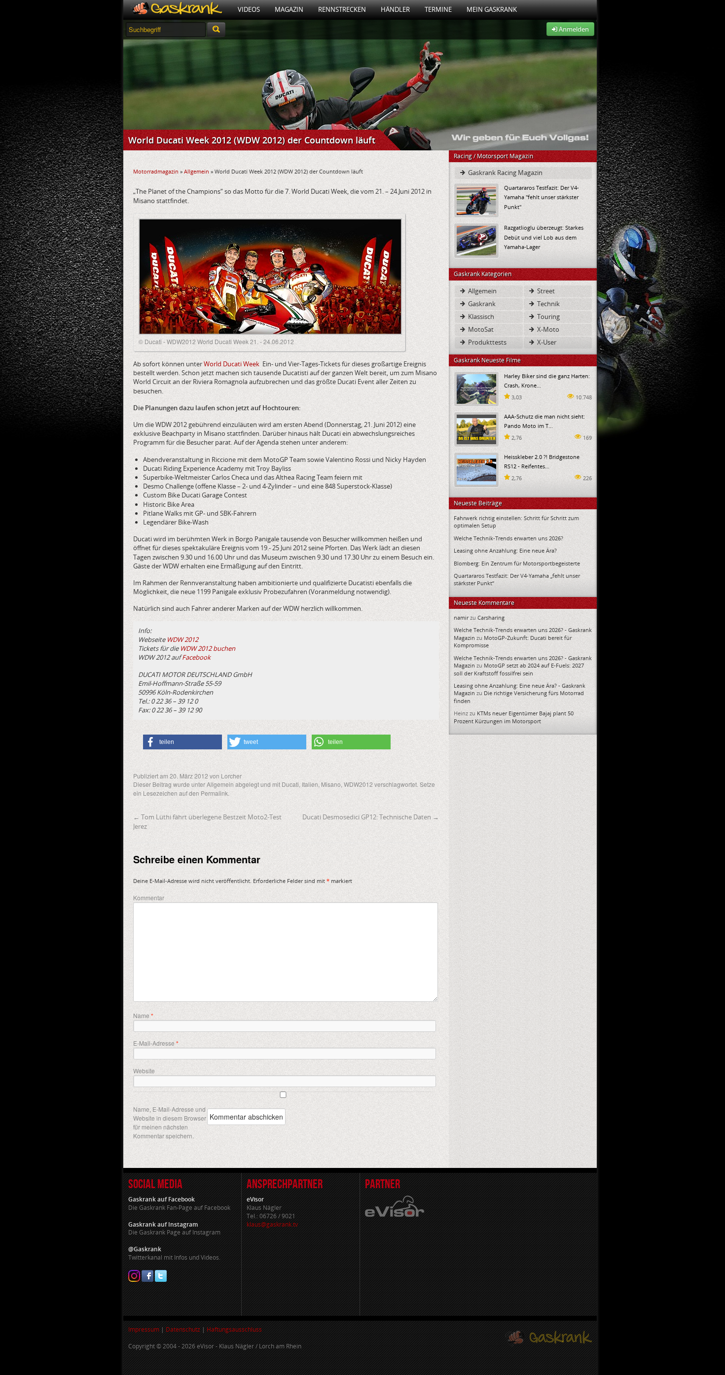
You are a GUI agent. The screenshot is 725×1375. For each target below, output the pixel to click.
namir (461, 617)
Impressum (143, 1329)
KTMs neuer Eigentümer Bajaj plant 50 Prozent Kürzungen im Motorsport (514, 716)
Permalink (214, 793)
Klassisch (480, 316)
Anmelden (573, 29)
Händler (395, 9)
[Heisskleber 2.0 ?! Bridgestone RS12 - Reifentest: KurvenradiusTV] (476, 469)
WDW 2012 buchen (207, 648)
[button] (182, 742)
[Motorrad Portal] (176, 9)
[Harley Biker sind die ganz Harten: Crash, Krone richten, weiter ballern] (476, 388)
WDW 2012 (182, 639)
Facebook (196, 657)
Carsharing (491, 617)
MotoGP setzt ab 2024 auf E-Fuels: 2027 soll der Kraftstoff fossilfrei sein (519, 669)
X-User (546, 342)
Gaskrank (481, 303)
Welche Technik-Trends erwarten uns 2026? (508, 538)
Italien (310, 784)
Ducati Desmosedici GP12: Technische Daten (370, 816)
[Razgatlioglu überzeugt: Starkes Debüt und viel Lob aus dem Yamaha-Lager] (476, 240)
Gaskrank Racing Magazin (505, 172)
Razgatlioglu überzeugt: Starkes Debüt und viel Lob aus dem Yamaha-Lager (543, 237)
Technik (548, 303)
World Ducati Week (231, 363)
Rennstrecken (342, 9)
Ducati (290, 784)
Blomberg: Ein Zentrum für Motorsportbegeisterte (517, 563)
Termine (438, 9)
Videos (249, 9)
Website (144, 1070)
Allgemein (196, 171)
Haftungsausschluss (234, 1329)
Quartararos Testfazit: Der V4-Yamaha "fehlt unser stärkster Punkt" (541, 197)
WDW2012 (358, 784)
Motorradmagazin (156, 171)
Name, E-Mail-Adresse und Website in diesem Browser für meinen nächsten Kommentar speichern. (169, 1122)
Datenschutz (183, 1329)
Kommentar (148, 897)
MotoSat (480, 329)
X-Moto (547, 329)
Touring (548, 316)
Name (143, 1015)
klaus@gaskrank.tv (272, 1224)
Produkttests (487, 342)
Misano (331, 784)
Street (545, 290)
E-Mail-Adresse (156, 1043)
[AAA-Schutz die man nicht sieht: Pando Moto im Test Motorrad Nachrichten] (476, 428)
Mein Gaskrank (492, 9)
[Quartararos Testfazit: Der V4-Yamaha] (476, 200)
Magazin (289, 9)
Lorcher (231, 776)
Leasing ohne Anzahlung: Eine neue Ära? (505, 550)
